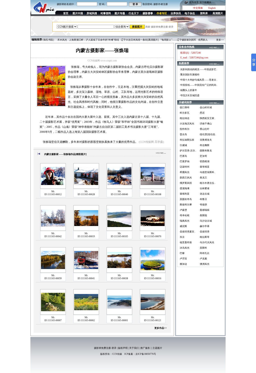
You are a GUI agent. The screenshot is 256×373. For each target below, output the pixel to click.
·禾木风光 (56, 39)
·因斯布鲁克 (205, 150)
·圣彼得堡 (204, 231)
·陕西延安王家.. (207, 118)
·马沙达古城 (205, 220)
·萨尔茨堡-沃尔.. (187, 150)
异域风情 (92, 13)
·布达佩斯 (204, 145)
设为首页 (194, 2)
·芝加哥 (203, 156)
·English (212, 8)
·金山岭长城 (205, 107)
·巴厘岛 (183, 156)
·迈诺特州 (184, 166)
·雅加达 (183, 264)
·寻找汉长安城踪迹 (189, 95)
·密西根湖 (204, 161)
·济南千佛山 (205, 123)
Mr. (53, 191)
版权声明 (123, 348)
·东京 (182, 237)
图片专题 (120, 13)
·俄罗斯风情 (185, 183)
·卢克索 (203, 258)
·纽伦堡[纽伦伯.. (207, 134)
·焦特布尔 (184, 129)
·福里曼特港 (185, 242)
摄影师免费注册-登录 (105, 348)
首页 (65, 13)
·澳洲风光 (204, 264)
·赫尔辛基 (204, 226)
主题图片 (157, 348)
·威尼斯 (183, 226)
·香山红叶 (204, 129)
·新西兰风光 (185, 177)
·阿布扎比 (204, 253)
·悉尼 (202, 112)
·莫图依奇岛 (185, 199)
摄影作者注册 (160, 4)
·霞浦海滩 (184, 188)
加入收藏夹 (205, 2)
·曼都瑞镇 (204, 210)
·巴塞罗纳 (184, 161)
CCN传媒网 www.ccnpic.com (102, 60)
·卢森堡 (183, 210)
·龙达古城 (204, 193)
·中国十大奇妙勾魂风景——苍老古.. (198, 79)
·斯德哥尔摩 (185, 204)
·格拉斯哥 (204, 237)
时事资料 (106, 13)
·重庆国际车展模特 (189, 74)
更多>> (220, 39)
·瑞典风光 (184, 220)
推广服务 (145, 348)
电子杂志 (190, 13)
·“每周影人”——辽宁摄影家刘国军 (172, 39)
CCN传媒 (117, 354)
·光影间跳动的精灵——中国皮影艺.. (198, 69)
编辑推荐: (37, 39)
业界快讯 (176, 13)
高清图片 (218, 13)
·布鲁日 (203, 199)
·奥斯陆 (203, 215)
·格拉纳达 (184, 118)
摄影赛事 (148, 13)
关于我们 (134, 348)
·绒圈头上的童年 (188, 90)
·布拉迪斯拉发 (186, 139)
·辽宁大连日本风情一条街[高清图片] (133, 39)
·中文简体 (197, 8)
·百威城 (183, 145)
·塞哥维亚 (204, 166)
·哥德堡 (203, 204)
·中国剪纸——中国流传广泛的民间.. (198, 85)
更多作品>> (160, 328)
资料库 (204, 13)
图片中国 (78, 13)
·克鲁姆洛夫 (205, 139)
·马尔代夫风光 (206, 242)
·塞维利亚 (184, 193)
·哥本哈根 (184, 215)
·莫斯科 (203, 247)
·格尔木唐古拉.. (207, 183)
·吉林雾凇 (204, 188)
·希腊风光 (184, 172)
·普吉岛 (183, 134)
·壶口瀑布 (184, 107)
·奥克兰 (203, 177)
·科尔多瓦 (184, 112)
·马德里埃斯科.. (207, 172)
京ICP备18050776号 (145, 354)
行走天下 (134, 13)
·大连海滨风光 (186, 123)
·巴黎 (182, 253)
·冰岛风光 (184, 247)
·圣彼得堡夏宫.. (187, 231)
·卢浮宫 (183, 258)
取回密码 (147, 4)
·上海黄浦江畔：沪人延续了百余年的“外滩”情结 (87, 39)
